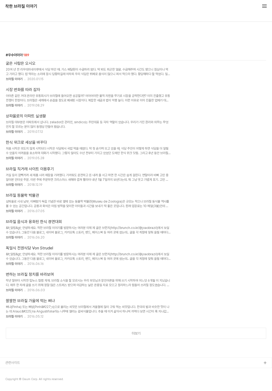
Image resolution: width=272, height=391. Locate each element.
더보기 (136, 333)
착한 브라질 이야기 (21, 6)
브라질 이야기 (14, 79)
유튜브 (10, 372)
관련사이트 (12, 363)
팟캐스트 (11, 380)
